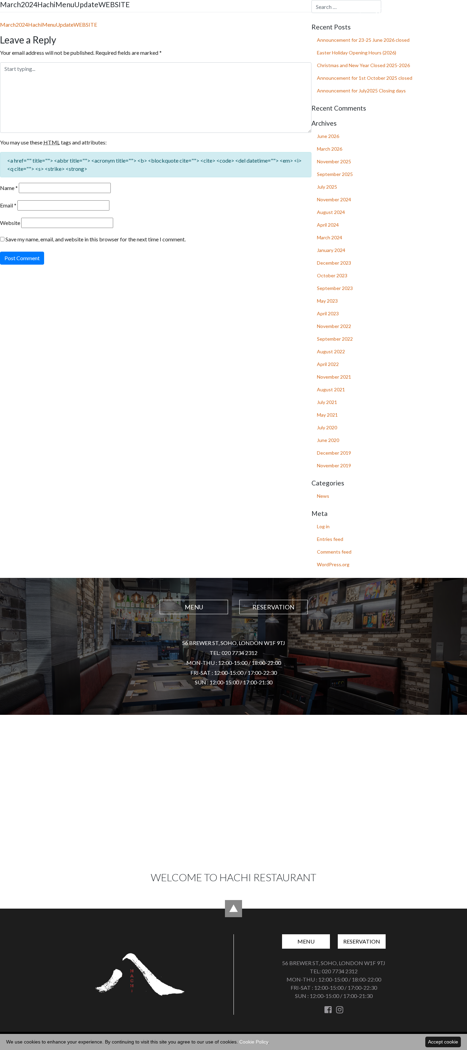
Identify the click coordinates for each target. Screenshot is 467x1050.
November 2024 (334, 199)
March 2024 (329, 237)
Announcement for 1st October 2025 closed (364, 78)
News (323, 496)
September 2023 (335, 288)
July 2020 (327, 427)
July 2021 (327, 402)
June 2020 (328, 440)
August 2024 (331, 212)
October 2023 (332, 275)
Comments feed (334, 552)
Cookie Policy (253, 1042)
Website (10, 222)
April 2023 (328, 313)
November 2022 (334, 326)
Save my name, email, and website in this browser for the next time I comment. (95, 239)
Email (8, 205)
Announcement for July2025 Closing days (361, 90)
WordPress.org (333, 564)
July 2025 (327, 187)
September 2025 (335, 174)
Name (9, 188)
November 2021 (334, 377)
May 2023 (327, 301)
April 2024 (328, 225)
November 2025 (334, 161)
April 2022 (328, 364)
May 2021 (327, 415)
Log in (323, 526)
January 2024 (331, 250)
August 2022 (331, 351)
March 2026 (329, 149)
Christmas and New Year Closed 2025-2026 (363, 65)
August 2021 (331, 389)
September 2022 (335, 339)
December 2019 (334, 453)
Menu (383, 13)
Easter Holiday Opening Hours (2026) (356, 52)
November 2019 (334, 465)
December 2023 (334, 263)
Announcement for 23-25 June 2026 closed (363, 40)
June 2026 (328, 136)
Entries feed (330, 539)
